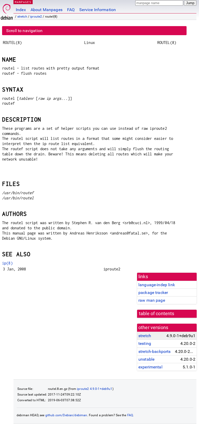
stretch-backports (154, 351)
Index (21, 9)
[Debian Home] (6, 10)
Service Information (97, 9)
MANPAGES (23, 2)
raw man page (151, 300)
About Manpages (46, 9)
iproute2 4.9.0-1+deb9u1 (94, 389)
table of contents (156, 313)
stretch (22, 16)
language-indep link (156, 284)
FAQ (71, 9)
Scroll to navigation (24, 30)
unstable (146, 359)
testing (144, 343)
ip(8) (7, 263)
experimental (150, 367)
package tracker (153, 292)
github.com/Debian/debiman (66, 415)
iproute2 (36, 16)
